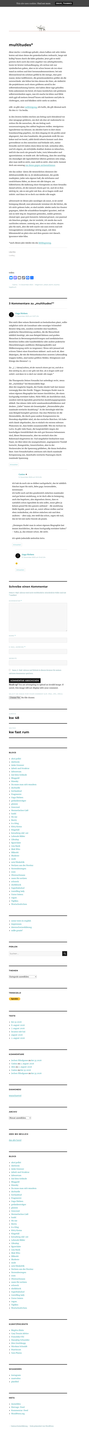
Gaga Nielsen (21, 313)
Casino (14, 285)
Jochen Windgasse (19, 1060)
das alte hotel (15, 1140)
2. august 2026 (18, 1038)
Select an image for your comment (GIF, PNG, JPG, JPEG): (36, 694)
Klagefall (15, 830)
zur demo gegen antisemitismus (40, 165)
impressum (16, 924)
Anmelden (16, 1404)
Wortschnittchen (19, 904)
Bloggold (15, 778)
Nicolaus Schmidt (19, 1346)
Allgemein (39, 285)
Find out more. (44, 3)
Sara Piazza (16, 1353)
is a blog (15, 823)
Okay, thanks (64, 3)
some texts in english (21, 921)
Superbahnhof (17, 888)
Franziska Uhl (17, 1337)
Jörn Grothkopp (18, 1343)
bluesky (14, 781)
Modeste (15, 855)
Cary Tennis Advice (20, 1333)
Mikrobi (15, 852)
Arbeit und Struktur (20, 768)
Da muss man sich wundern (24, 784)
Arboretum (16, 771)
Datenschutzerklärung (19, 1426)
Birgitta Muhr (17, 1330)
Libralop (15, 839)
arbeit (46, 285)
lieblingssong (45, 243)
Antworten (14, 464)
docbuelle (15, 788)
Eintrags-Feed (18, 1407)
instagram (16, 1375)
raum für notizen (19, 878)
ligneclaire (16, 843)
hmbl (13, 813)
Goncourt (15, 807)
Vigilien (14, 901)
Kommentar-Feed (19, 1410)
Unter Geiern (17, 894)
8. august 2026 (18, 1025)
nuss (13, 872)
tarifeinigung (31, 107)
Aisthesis (15, 762)
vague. (14, 898)
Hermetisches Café (19, 810)
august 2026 (17, 1035)
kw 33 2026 (16, 1022)
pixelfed (15, 1381)
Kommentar (15, 601)
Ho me (14, 817)
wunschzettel (15, 1095)
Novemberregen (18, 868)
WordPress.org (18, 1413)
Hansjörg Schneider (20, 1340)
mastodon (16, 1378)
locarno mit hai (18, 1031)
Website (13, 658)
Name (12, 636)
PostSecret (16, 1349)
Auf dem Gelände (19, 775)
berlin (51, 285)
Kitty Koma (16, 826)
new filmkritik (17, 862)
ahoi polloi (16, 758)
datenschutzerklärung (21, 927)
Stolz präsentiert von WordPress (42, 1426)
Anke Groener (17, 765)
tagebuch (12, 287)
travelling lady (17, 891)
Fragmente (16, 794)
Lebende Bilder (18, 836)
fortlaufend (16, 791)
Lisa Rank (15, 846)
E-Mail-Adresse (17, 647)
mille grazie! (17, 930)
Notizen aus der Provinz (22, 865)
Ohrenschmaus (18, 875)
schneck (15, 881)
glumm (14, 804)
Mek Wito (15, 849)
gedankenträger (18, 801)
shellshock (16, 885)
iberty (14, 820)
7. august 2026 (18, 1028)
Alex (13, 1067)
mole (13, 859)
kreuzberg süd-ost (19, 833)
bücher (57, 285)
